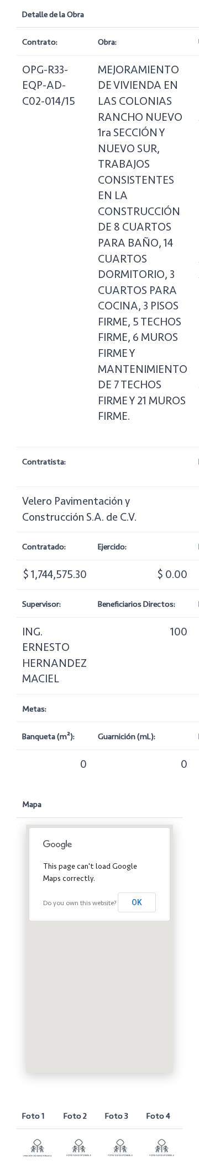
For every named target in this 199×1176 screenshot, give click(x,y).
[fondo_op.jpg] (37, 1147)
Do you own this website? (80, 903)
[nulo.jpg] (79, 1147)
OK (137, 902)
